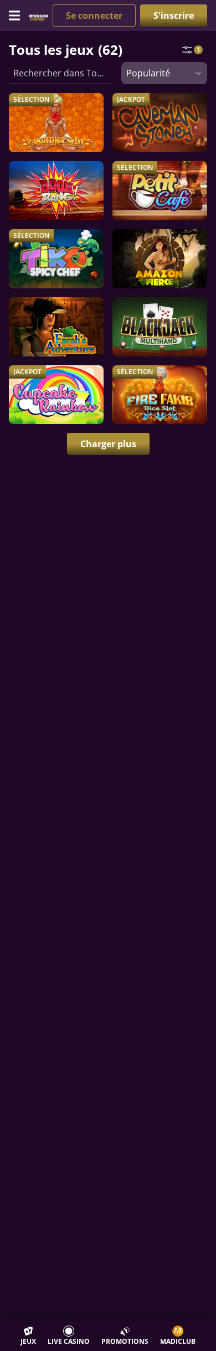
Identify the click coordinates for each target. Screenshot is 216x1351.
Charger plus (108, 444)
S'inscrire (173, 15)
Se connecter (94, 15)
